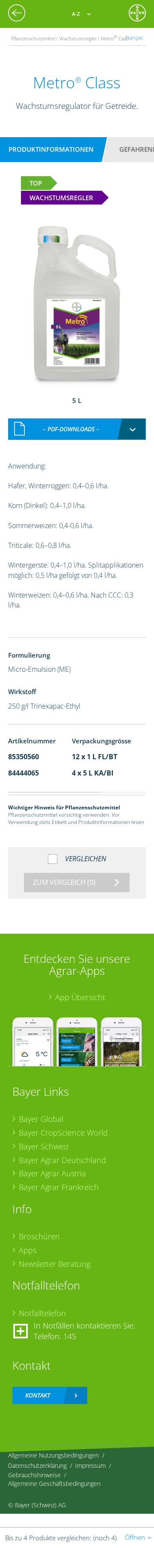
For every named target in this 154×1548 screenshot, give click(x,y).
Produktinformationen (51, 149)
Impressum (90, 1465)
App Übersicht (80, 997)
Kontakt (37, 1395)
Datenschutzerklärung (37, 1465)
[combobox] (77, 429)
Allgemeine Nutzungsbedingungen (53, 1455)
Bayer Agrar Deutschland (62, 1160)
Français (134, 37)
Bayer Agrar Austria (52, 1173)
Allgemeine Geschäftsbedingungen (54, 1483)
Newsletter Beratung (54, 1264)
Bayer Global (41, 1119)
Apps (27, 1250)
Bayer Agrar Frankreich (59, 1187)
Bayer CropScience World (63, 1132)
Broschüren (39, 1236)
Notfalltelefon (42, 1313)
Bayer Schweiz (43, 1146)
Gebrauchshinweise (34, 1475)
